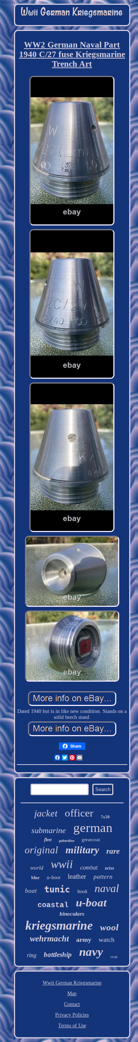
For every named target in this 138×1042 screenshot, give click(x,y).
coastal (53, 905)
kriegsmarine (59, 925)
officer (79, 813)
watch (106, 939)
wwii (62, 864)
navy (91, 951)
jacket (45, 813)
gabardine (66, 841)
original (41, 850)
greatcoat (91, 839)
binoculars (72, 914)
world (36, 868)
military (82, 850)
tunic (57, 889)
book (82, 891)
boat (31, 890)
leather (77, 876)
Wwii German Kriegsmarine (72, 983)
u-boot (53, 877)
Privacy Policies (72, 1015)
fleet (48, 839)
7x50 (105, 817)
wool (109, 927)
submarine (48, 830)
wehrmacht (49, 938)
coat (113, 956)
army (83, 939)
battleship (58, 954)
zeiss (109, 868)
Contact (72, 1004)
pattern (103, 876)
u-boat (91, 902)
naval (107, 888)
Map (72, 993)
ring (31, 955)
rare (113, 851)
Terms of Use (72, 1025)
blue (35, 877)
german (93, 828)
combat (89, 867)
